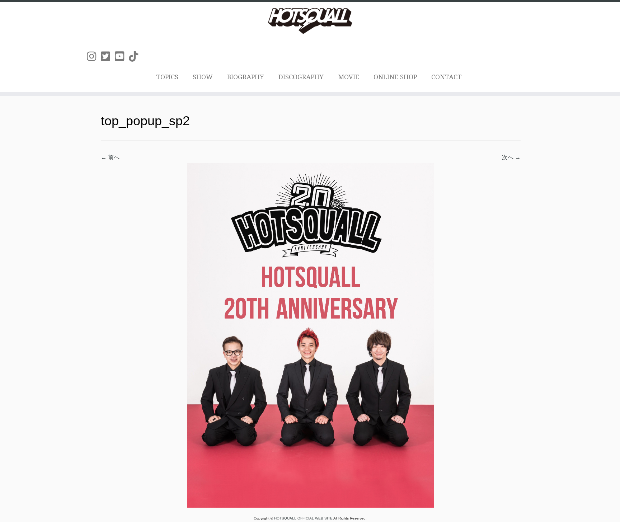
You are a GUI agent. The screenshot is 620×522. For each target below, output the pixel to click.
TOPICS (167, 77)
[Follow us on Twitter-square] (108, 56)
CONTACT (446, 77)
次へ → (511, 157)
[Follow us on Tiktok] (136, 56)
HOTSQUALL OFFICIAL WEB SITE (303, 518)
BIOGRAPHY (245, 77)
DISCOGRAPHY (301, 77)
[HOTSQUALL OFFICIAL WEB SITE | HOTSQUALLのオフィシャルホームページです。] (310, 20)
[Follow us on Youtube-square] (122, 56)
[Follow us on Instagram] (94, 56)
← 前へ (110, 157)
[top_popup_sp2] (310, 335)
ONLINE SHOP (395, 77)
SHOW (203, 77)
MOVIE (348, 77)
